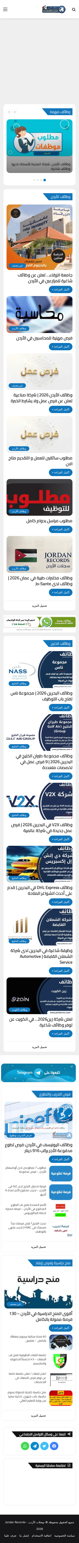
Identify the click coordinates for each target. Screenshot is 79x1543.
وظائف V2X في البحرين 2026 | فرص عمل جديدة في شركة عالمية (41, 827)
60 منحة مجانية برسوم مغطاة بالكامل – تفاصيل (28, 1338)
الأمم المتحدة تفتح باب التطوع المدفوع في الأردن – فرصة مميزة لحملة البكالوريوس (25, 1209)
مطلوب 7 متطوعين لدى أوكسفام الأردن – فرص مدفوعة (25, 1170)
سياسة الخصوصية (64, 1535)
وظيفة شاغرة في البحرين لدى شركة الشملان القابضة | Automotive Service (41, 956)
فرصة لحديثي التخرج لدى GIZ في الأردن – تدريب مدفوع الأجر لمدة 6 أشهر (25, 1190)
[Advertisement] (39, 63)
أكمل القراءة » (60, 289)
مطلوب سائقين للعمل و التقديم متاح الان (40, 461)
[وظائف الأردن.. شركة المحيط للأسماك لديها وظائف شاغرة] (39, 146)
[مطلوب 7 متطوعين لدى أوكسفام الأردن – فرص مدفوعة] (60, 1173)
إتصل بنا (24, 1535)
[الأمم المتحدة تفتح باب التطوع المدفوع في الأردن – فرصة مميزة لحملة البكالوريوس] (60, 1211)
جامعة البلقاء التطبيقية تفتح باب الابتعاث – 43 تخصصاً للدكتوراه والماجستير (27, 1359)
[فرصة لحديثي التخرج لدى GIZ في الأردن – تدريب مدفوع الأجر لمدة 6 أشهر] (60, 1192)
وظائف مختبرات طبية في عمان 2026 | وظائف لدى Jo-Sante (40, 580)
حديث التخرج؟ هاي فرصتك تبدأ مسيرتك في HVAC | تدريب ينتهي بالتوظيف (27, 1227)
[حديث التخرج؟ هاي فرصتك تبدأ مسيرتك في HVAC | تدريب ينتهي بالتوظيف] (60, 1229)
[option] (39, 146)
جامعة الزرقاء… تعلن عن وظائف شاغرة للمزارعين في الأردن (45, 278)
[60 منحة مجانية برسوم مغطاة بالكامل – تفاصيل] (60, 1342)
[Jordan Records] (53, 9)
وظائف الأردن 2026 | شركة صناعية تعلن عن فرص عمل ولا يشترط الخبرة (41, 398)
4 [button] (34, 180)
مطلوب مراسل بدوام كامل (49, 520)
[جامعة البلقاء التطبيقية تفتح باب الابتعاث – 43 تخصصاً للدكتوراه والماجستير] (60, 1361)
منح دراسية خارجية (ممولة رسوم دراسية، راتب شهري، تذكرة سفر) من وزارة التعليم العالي (27, 1396)
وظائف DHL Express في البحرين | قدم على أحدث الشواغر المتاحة (39, 890)
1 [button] (44, 180)
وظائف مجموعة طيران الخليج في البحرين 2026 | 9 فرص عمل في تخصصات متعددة (44, 761)
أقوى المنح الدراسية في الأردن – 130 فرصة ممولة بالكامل (40, 1316)
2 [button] (41, 180)
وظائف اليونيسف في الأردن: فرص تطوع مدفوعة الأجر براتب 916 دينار (38, 1147)
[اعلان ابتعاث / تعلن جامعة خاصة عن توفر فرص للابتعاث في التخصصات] (60, 1379)
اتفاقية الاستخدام (41, 1535)
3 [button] (38, 180)
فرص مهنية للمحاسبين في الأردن (44, 338)
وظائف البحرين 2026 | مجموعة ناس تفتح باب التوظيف (41, 696)
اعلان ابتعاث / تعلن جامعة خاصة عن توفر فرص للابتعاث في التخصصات (27, 1377)
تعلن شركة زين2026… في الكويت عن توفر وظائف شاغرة (40, 1022)
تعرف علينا (10, 1535)
